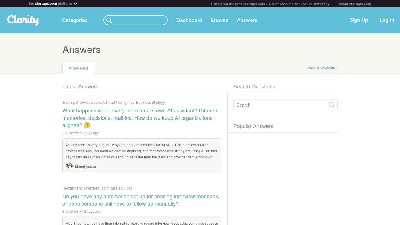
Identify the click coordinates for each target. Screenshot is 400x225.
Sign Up (359, 20)
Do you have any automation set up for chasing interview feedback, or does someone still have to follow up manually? (140, 199)
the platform (51, 3)
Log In (387, 20)
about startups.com (355, 3)
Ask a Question (323, 67)
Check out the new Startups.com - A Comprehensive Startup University (270, 3)
